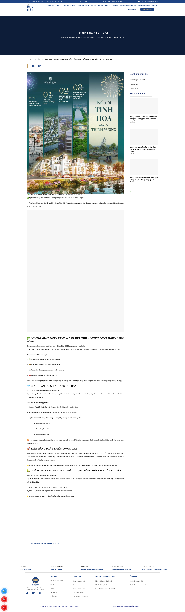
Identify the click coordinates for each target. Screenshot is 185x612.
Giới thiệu (50, 5)
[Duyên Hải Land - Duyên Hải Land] (32, 7)
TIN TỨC (36, 59)
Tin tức (93, 5)
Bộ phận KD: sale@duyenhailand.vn (113, 1)
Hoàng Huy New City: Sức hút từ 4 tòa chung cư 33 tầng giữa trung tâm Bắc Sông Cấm (143, 119)
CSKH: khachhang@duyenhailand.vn (149, 1)
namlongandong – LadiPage (147, 5)
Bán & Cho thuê (69, 5)
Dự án (59, 5)
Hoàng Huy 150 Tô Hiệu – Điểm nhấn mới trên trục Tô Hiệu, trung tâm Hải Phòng (143, 149)
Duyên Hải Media (83, 5)
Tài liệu (100, 5)
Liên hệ (107, 5)
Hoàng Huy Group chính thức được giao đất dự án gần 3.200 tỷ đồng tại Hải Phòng (144, 180)
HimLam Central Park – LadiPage (124, 5)
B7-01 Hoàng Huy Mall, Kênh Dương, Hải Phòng (45, 1)
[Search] (157, 9)
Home (29, 59)
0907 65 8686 (83, 1)
